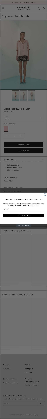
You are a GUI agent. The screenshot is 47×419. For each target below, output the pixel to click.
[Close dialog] (45, 195)
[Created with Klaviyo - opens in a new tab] (23, 225)
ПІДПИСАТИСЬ (23, 215)
